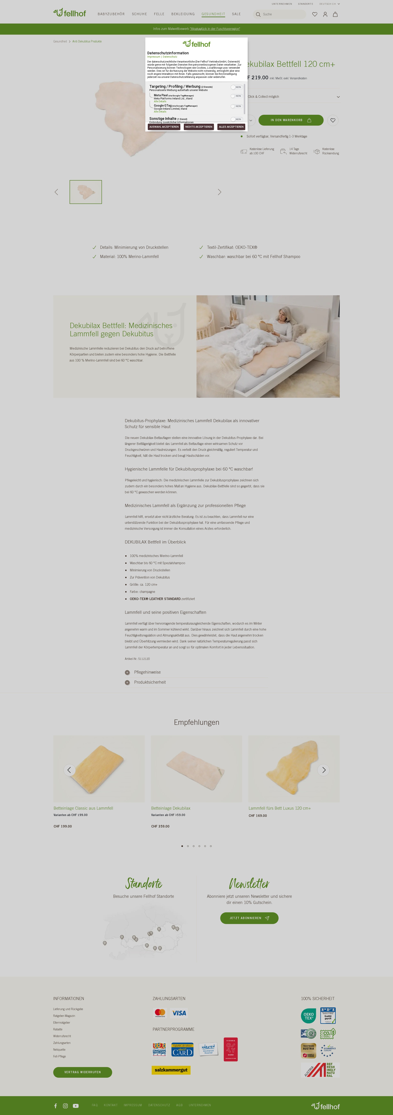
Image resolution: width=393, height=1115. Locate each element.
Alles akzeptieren (231, 126)
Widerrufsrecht (62, 1036)
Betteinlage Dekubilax (170, 809)
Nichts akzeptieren (198, 126)
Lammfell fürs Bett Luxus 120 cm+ (280, 809)
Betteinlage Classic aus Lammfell (83, 809)
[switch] (237, 87)
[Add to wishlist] (333, 120)
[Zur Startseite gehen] (69, 12)
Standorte (305, 4)
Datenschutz (170, 56)
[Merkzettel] (314, 14)
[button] (233, 87)
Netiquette (59, 1050)
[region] (196, 104)
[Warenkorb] (335, 14)
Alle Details (160, 101)
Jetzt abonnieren (245, 918)
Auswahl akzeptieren (164, 126)
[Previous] (69, 770)
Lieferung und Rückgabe (68, 1009)
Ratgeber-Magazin (64, 1016)
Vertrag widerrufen (82, 1072)
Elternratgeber (61, 1023)
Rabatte (57, 1029)
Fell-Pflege (59, 1056)
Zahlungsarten (62, 1043)
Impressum (153, 56)
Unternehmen (282, 4)
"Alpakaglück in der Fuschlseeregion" (215, 29)
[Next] (323, 770)
